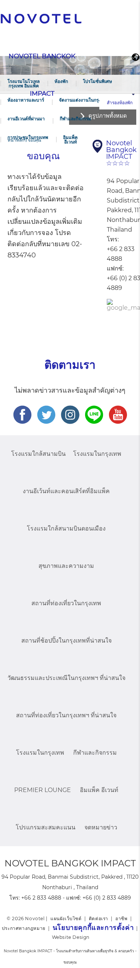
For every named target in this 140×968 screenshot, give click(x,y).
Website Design (71, 937)
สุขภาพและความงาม (66, 565)
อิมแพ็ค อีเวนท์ (70, 139)
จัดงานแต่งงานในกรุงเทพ (83, 100)
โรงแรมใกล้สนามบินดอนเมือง (66, 528)
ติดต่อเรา (98, 918)
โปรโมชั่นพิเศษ (97, 81)
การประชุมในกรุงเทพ (27, 137)
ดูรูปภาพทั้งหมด (107, 115)
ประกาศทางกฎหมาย (24, 928)
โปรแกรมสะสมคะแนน (45, 827)
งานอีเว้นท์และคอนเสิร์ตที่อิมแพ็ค (66, 491)
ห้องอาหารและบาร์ (25, 100)
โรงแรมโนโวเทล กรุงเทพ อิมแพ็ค (23, 83)
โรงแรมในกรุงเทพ (97, 453)
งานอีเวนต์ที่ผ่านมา (26, 118)
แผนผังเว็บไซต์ (66, 918)
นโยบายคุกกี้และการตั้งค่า (93, 928)
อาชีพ (121, 918)
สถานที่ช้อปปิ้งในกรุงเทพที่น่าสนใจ (66, 640)
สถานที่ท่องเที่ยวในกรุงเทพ (66, 603)
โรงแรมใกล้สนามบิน (38, 453)
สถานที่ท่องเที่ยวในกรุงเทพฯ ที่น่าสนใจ (66, 715)
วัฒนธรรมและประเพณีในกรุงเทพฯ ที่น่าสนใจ (66, 677)
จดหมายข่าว (100, 827)
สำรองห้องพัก (120, 102)
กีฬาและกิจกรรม (75, 118)
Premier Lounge (42, 790)
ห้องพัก (61, 81)
